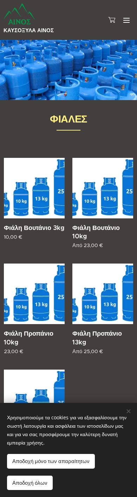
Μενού (126, 20)
